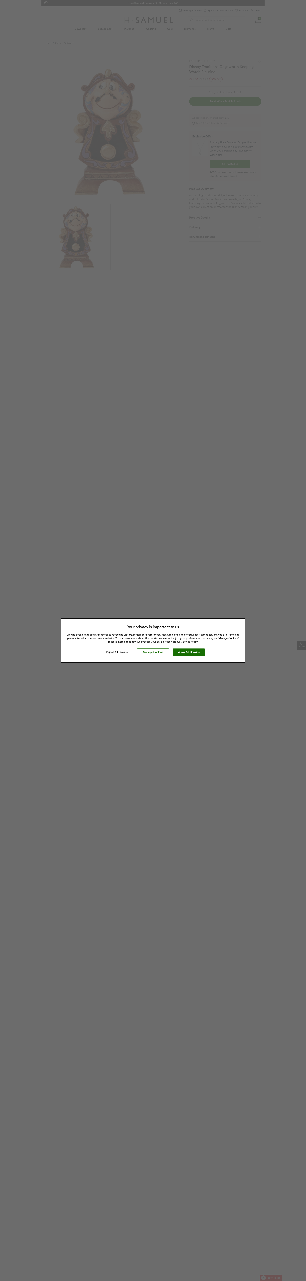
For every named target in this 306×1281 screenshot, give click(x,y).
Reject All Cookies (117, 652)
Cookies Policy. (189, 641)
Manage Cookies (153, 652)
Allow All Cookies (189, 652)
